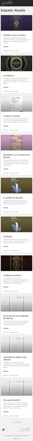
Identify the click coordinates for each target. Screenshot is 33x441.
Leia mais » (6, 46)
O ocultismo (8, 75)
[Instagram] (13, 438)
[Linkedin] (15, 438)
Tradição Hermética (12, 275)
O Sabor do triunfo (11, 116)
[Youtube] (17, 438)
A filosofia (7, 236)
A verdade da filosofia (13, 198)
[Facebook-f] (19, 438)
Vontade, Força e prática (14, 35)
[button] (3, 429)
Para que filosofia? (11, 400)
